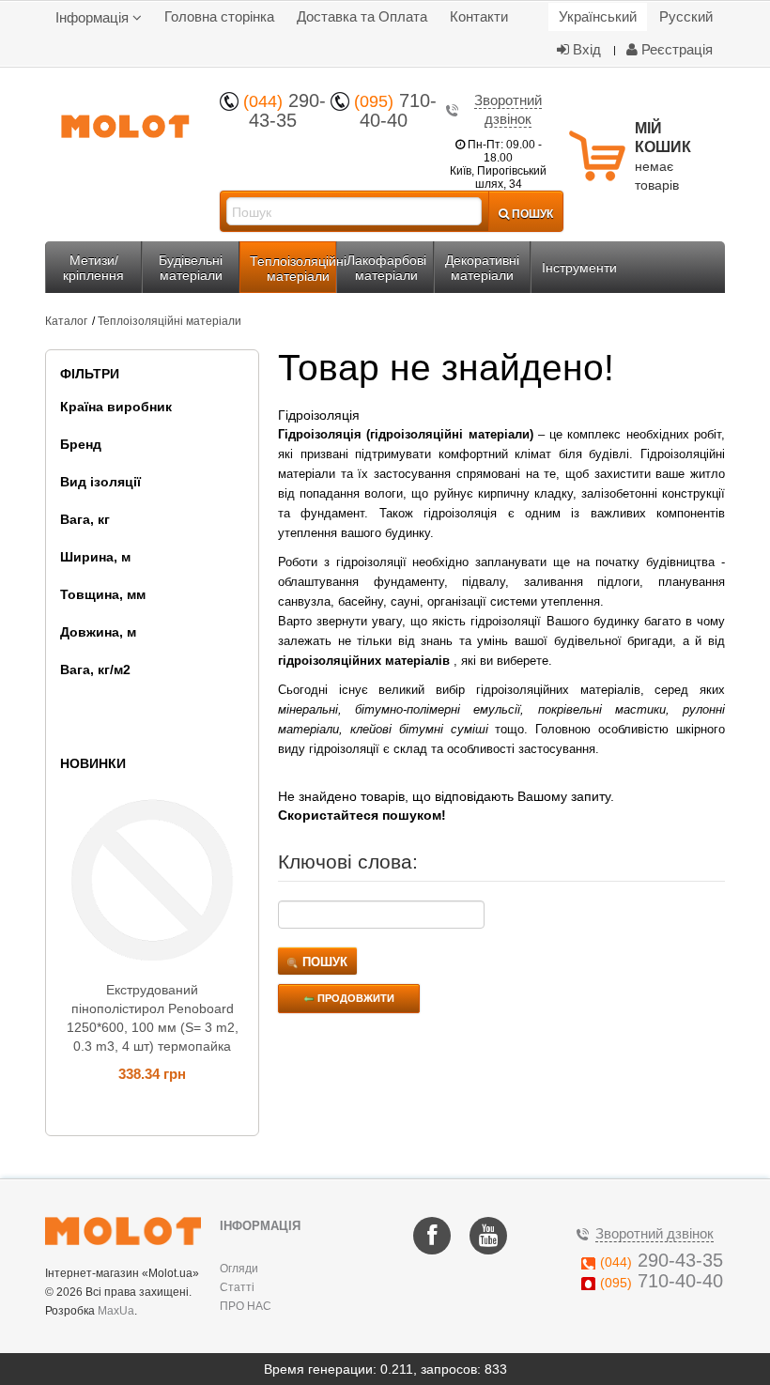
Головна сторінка (219, 16)
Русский (686, 16)
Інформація (93, 17)
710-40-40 (395, 110)
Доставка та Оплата (362, 16)
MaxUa (116, 1310)
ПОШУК (531, 213)
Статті (237, 1287)
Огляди (239, 1268)
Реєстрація (675, 49)
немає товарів (663, 156)
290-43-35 (284, 110)
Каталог (66, 321)
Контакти (479, 16)
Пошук (323, 962)
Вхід (585, 49)
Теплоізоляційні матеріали (169, 321)
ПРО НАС (245, 1306)
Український (598, 16)
